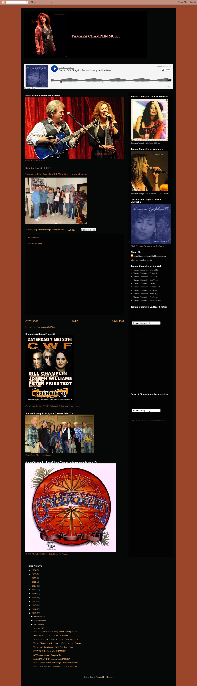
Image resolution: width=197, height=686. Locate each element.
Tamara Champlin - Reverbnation (147, 300)
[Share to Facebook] (91, 229)
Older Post (118, 320)
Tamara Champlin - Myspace (145, 290)
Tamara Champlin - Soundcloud (146, 286)
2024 (34, 570)
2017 (34, 597)
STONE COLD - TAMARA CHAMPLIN (49, 651)
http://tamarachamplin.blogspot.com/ (150, 255)
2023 (34, 574)
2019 (34, 589)
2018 (34, 593)
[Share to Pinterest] (94, 229)
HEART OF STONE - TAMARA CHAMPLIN (51, 635)
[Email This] (82, 229)
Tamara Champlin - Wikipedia (145, 273)
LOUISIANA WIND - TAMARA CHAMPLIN (51, 658)
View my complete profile (141, 260)
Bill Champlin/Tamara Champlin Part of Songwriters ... (56, 631)
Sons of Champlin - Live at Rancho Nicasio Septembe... (56, 639)
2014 (34, 609)
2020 (34, 585)
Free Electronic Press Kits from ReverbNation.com (148, 420)
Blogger (109, 677)
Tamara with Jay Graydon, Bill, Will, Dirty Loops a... (55, 647)
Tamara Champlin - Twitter (144, 283)
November (38, 620)
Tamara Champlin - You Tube (145, 280)
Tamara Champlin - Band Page (146, 293)
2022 (34, 578)
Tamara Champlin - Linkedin (145, 276)
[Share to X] (88, 229)
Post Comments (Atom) (46, 326)
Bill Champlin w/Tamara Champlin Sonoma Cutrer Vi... (56, 662)
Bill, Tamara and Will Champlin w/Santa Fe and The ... (56, 666)
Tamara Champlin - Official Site (146, 269)
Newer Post (31, 320)
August (37, 628)
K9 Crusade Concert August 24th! (47, 654)
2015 (34, 605)
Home (75, 320)
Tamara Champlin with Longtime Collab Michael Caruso (57, 643)
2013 (34, 613)
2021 (34, 581)
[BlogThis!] (85, 229)
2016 (34, 601)
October (37, 624)
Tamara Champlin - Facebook (145, 297)
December (38, 616)
